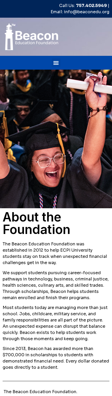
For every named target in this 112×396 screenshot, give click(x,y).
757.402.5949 (91, 5)
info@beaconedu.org (86, 12)
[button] (56, 62)
